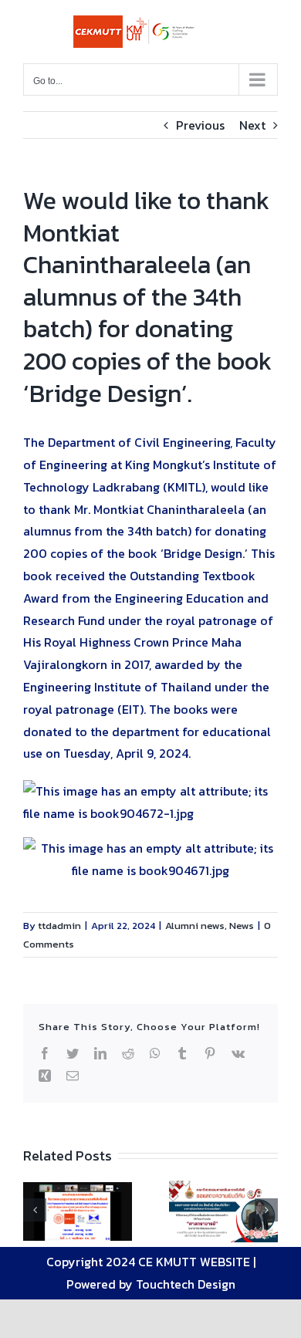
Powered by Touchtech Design (150, 1284)
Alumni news (195, 925)
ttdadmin (59, 925)
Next (252, 125)
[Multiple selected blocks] (150, 838)
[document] (150, 802)
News (241, 925)
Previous (200, 125)
